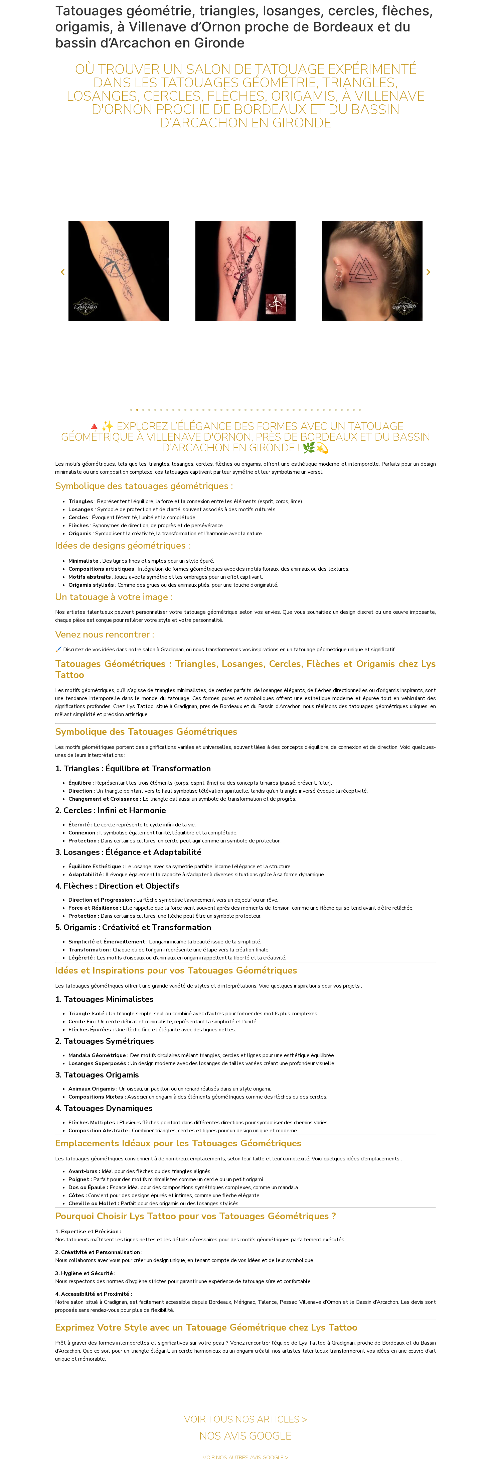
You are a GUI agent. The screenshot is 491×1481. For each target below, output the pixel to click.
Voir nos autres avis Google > (245, 1457)
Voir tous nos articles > (245, 1419)
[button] (62, 272)
